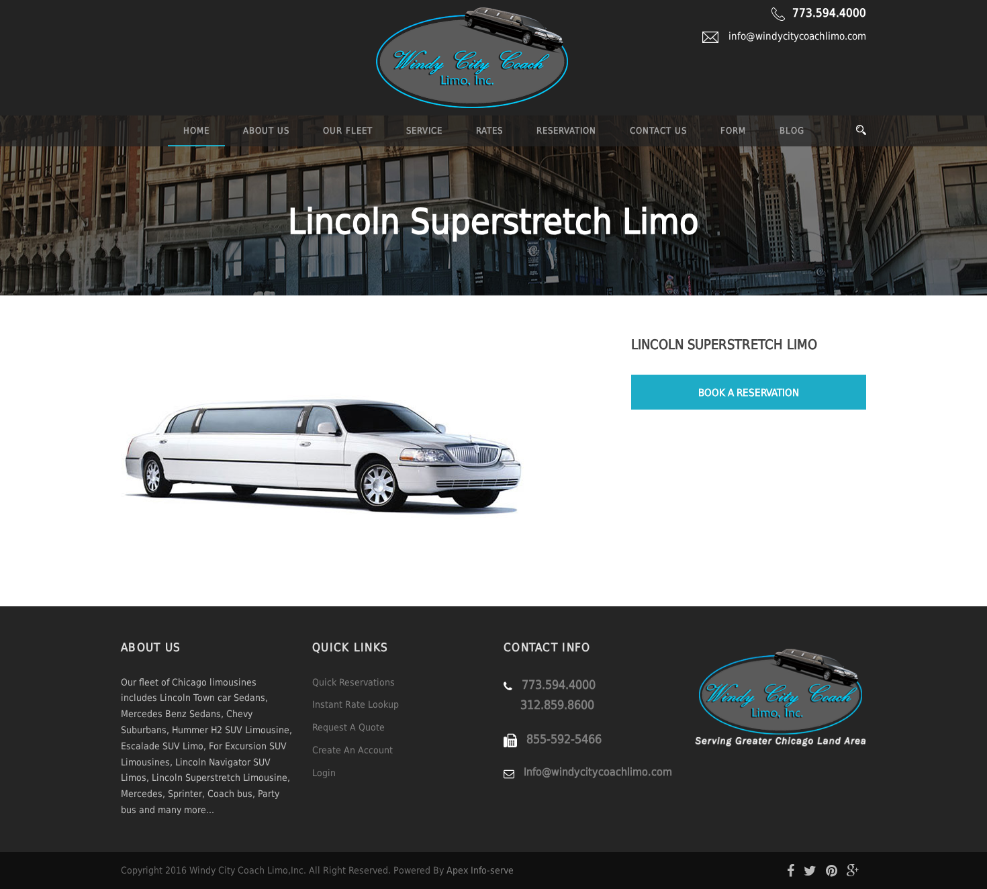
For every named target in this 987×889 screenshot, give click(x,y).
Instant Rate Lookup (355, 704)
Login (324, 772)
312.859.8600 (557, 705)
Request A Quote (348, 727)
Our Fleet (348, 131)
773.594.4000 (829, 12)
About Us (266, 131)
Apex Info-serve (480, 870)
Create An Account (352, 750)
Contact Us (658, 131)
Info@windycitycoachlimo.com (598, 771)
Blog (792, 131)
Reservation (566, 131)
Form (733, 131)
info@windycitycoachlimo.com (797, 36)
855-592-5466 (564, 739)
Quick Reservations (353, 682)
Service (424, 131)
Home (196, 131)
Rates (489, 131)
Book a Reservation (748, 393)
